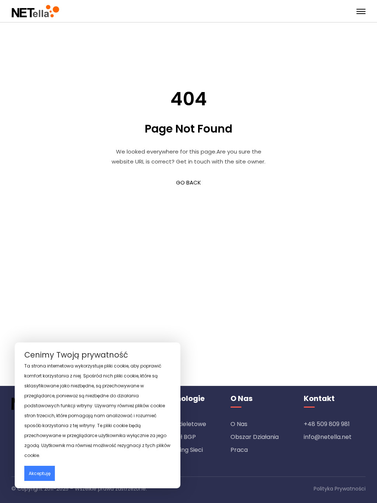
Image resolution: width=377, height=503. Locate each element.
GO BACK (188, 182)
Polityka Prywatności (340, 488)
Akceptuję (39, 473)
